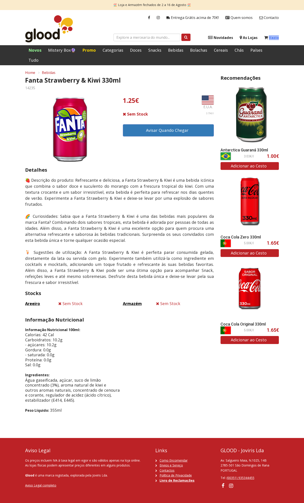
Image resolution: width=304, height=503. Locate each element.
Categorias (113, 50)
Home (30, 72)
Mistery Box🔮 (62, 50)
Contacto (271, 17)
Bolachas (198, 50)
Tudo (33, 60)
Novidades (223, 37)
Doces (136, 50)
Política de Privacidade (176, 475)
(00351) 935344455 (240, 478)
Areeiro (32, 303)
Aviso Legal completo (40, 485)
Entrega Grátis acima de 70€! (194, 17)
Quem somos (241, 17)
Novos (34, 50)
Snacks (154, 50)
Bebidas (175, 50)
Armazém (132, 303)
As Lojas (249, 37)
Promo (89, 50)
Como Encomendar (174, 460)
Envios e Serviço (171, 465)
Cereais (221, 50)
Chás (239, 50)
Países (256, 50)
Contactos (167, 470)
